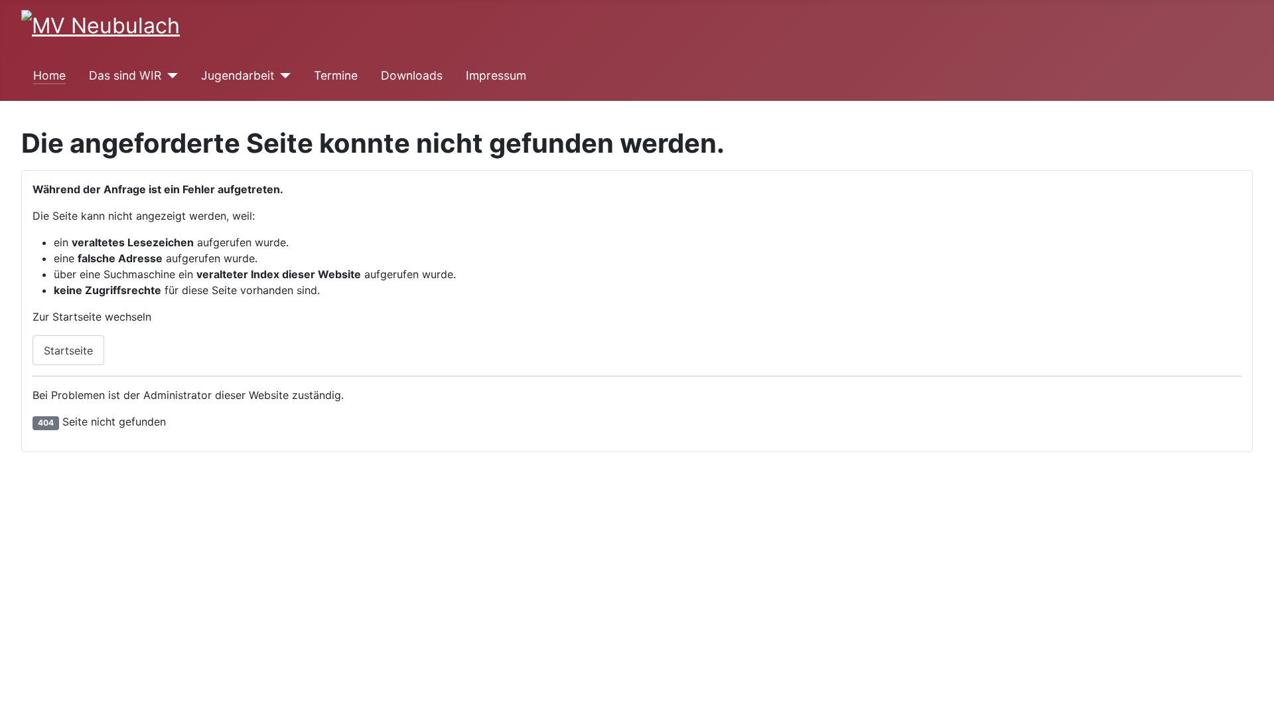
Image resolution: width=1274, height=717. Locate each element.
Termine (336, 75)
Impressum (496, 75)
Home (49, 75)
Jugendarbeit (237, 75)
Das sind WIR (125, 75)
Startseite (68, 350)
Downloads (412, 75)
